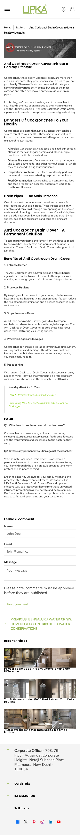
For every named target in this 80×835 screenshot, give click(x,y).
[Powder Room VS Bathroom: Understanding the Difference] (40, 658)
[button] (72, 9)
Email (8, 544)
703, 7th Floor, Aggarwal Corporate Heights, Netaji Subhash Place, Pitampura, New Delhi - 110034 (39, 760)
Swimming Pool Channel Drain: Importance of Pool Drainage (38, 404)
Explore (20, 27)
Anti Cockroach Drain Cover (57, 109)
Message (10, 562)
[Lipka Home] (35, 9)
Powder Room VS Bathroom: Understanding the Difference (37, 670)
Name (8, 526)
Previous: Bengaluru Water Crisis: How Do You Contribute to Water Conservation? (41, 624)
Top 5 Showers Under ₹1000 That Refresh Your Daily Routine (39, 701)
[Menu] (7, 9)
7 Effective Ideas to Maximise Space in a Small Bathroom (35, 731)
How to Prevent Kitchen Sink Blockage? (32, 395)
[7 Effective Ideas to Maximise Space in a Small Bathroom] (40, 719)
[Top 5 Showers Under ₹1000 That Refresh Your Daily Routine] (40, 688)
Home (7, 27)
